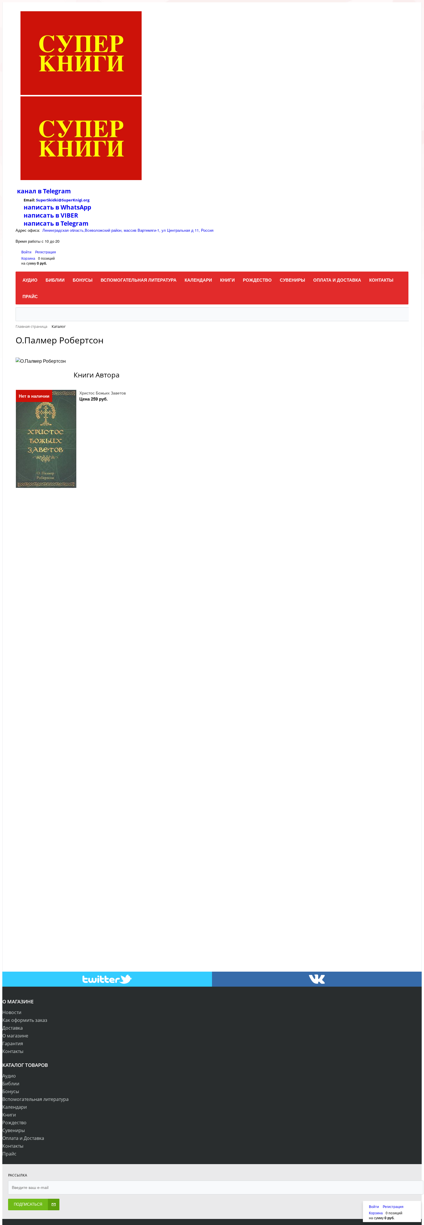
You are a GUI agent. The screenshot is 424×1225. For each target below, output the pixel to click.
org (86, 200)
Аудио (9, 1076)
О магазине (15, 1036)
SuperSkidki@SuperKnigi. (59, 200)
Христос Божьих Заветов (102, 393)
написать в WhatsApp (57, 207)
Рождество (14, 1122)
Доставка (12, 1028)
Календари (14, 1107)
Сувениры (13, 1130)
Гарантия (12, 1043)
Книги (9, 1115)
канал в (29, 191)
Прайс (9, 1154)
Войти (26, 251)
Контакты (12, 1051)
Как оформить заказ (24, 1020)
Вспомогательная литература (35, 1099)
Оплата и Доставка (23, 1138)
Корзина (28, 258)
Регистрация (45, 251)
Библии (10, 1083)
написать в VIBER (51, 215)
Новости (11, 1012)
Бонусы (10, 1091)
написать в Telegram (56, 223)
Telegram (56, 191)
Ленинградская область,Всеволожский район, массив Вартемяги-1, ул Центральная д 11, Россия (127, 230)
